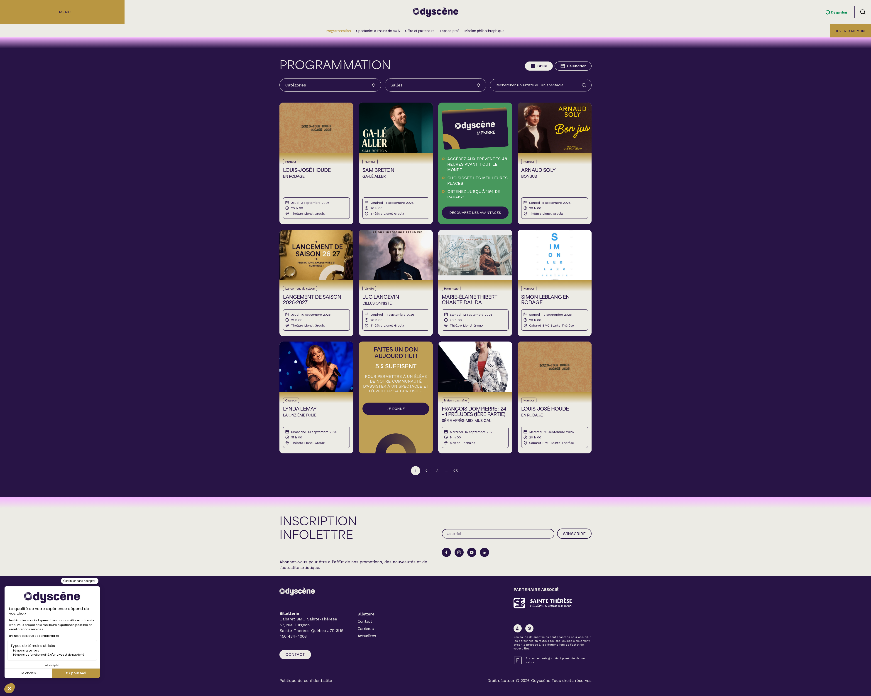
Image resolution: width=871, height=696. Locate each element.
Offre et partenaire (419, 31)
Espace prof (449, 31)
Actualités (366, 635)
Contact (295, 654)
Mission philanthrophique (484, 31)
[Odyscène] (297, 591)
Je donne (396, 408)
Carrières (365, 628)
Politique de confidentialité (305, 680)
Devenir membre (850, 31)
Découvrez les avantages (475, 212)
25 (455, 470)
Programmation (338, 31)
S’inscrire (574, 533)
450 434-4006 (293, 636)
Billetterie (365, 614)
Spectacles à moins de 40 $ (378, 31)
